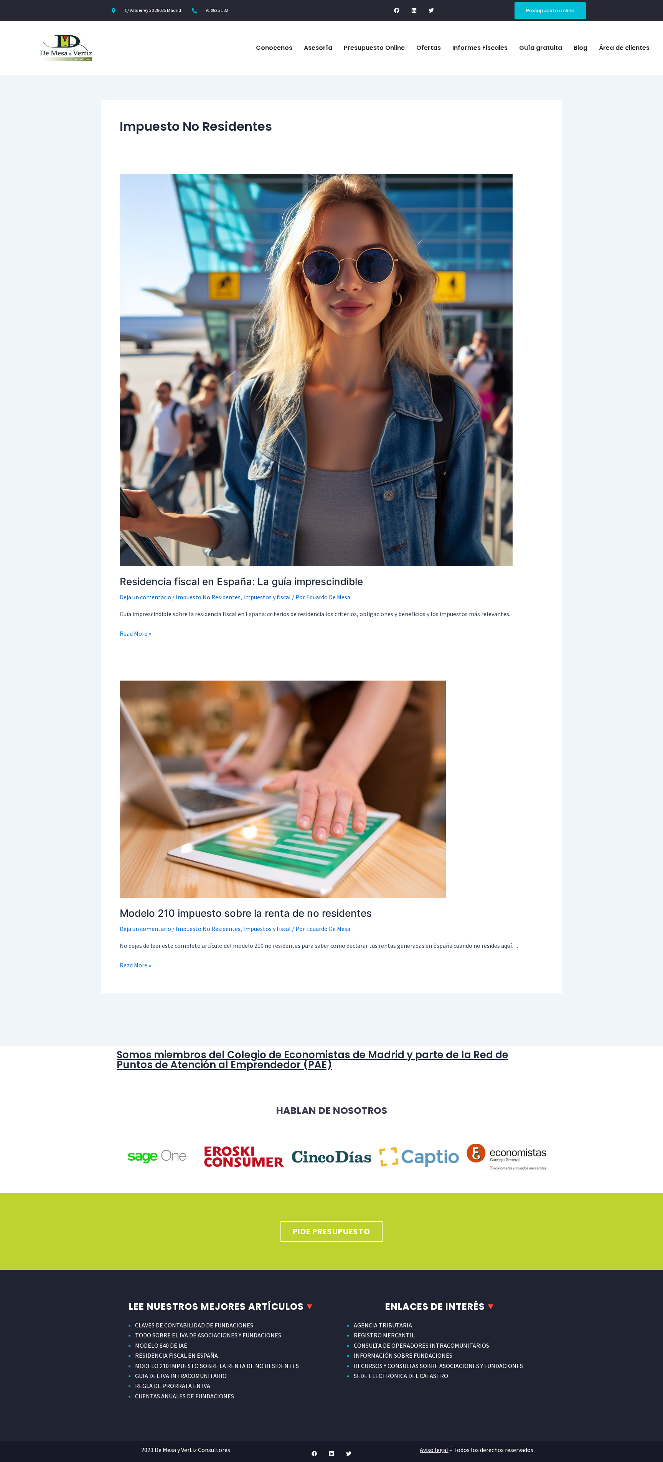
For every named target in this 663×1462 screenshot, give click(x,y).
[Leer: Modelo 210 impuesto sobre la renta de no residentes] (283, 788)
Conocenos (274, 47)
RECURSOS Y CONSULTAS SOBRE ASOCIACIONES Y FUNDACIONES (438, 1366)
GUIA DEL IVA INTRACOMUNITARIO (181, 1376)
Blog (580, 47)
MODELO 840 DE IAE (161, 1345)
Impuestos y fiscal (267, 597)
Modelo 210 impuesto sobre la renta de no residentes (246, 913)
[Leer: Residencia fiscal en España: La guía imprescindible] (316, 369)
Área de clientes (624, 47)
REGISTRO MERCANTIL (384, 1335)
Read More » (135, 632)
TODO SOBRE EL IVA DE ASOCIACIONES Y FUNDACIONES (208, 1335)
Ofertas (428, 47)
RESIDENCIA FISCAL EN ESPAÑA (176, 1355)
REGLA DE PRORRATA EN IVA (172, 1386)
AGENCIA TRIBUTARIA (383, 1325)
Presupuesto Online (374, 47)
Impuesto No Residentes (208, 597)
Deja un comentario (145, 597)
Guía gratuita (540, 47)
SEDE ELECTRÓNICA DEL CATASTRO (401, 1376)
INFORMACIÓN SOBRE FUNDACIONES (403, 1355)
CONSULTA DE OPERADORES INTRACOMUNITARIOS (421, 1345)
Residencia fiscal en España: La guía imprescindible (241, 581)
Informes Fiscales (480, 47)
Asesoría (318, 47)
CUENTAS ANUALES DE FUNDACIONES (184, 1396)
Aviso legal (434, 1450)
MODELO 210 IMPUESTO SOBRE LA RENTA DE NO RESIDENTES (217, 1366)
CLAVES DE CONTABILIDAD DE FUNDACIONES (194, 1325)
